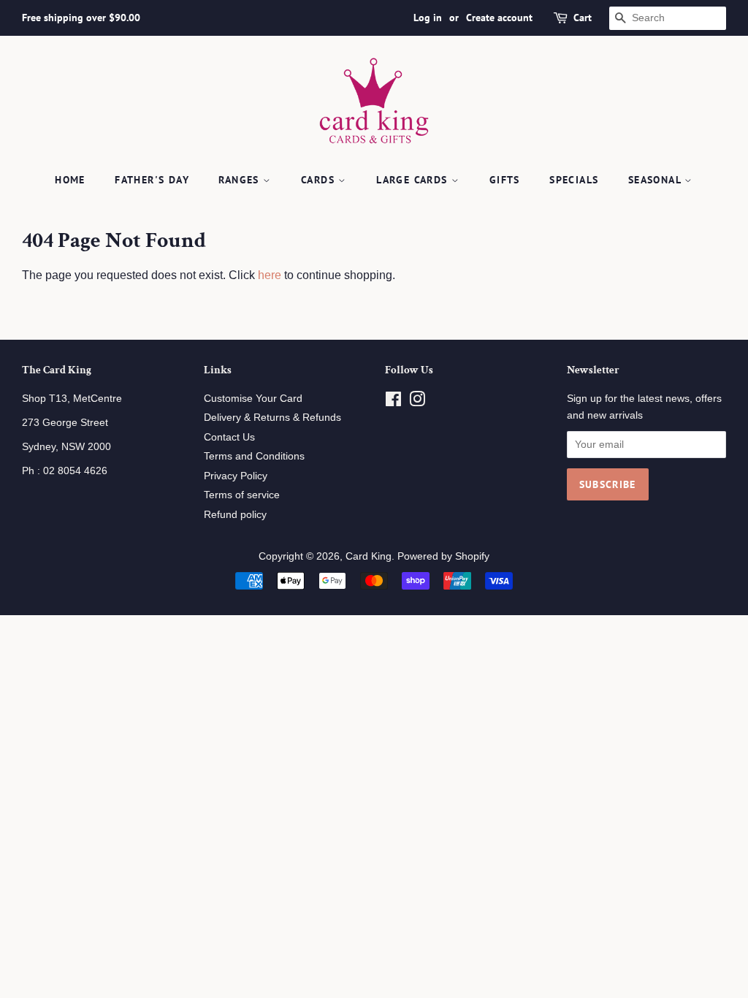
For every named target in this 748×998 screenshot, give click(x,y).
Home (70, 179)
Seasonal (656, 179)
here (269, 275)
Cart (582, 17)
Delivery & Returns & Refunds (272, 417)
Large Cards (413, 179)
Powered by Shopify (443, 556)
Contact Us (229, 437)
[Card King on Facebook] (393, 402)
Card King (369, 556)
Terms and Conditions (254, 456)
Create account (499, 17)
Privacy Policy (235, 476)
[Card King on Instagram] (417, 402)
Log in (427, 17)
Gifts (504, 179)
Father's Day (152, 179)
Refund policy (235, 514)
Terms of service (242, 495)
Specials (573, 179)
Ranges (240, 179)
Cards (319, 179)
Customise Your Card (253, 398)
